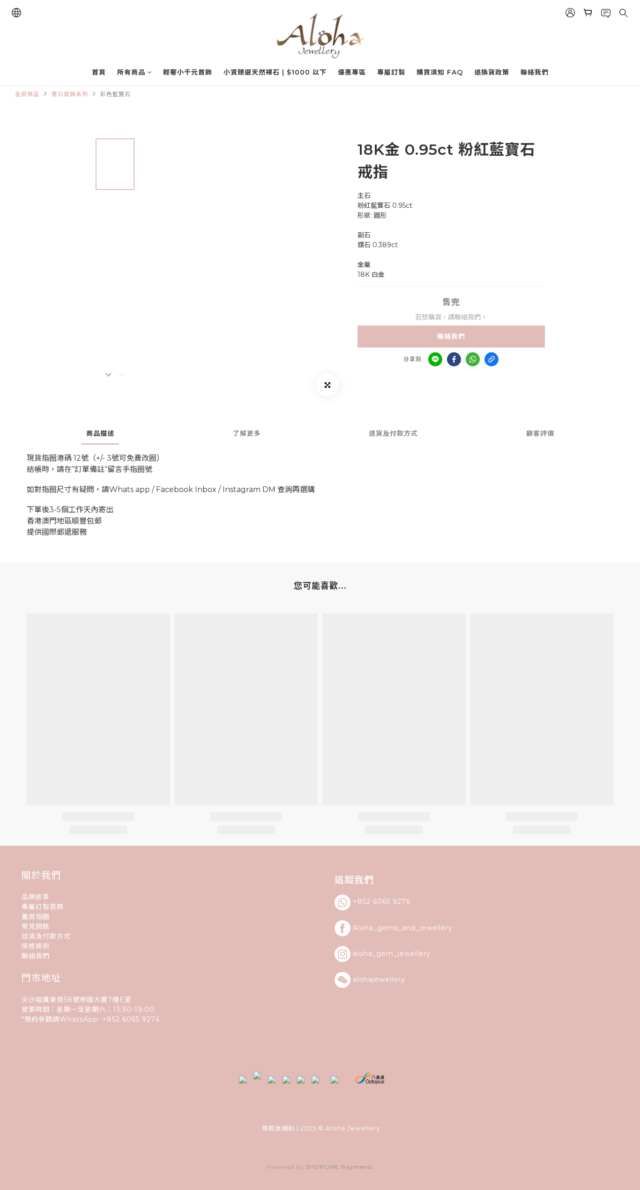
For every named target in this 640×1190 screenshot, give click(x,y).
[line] (435, 359)
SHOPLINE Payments (339, 1166)
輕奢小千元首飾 (187, 72)
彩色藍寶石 (115, 94)
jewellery (436, 927)
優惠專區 (352, 72)
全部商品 (27, 94)
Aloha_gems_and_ (386, 927)
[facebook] (454, 359)
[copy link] (491, 359)
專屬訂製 (391, 72)
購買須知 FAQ (440, 72)
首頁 (99, 72)
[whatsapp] (473, 359)
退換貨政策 (491, 72)
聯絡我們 (535, 72)
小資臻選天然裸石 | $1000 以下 (275, 72)
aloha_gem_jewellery (392, 953)
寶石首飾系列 (70, 94)
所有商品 (131, 72)
